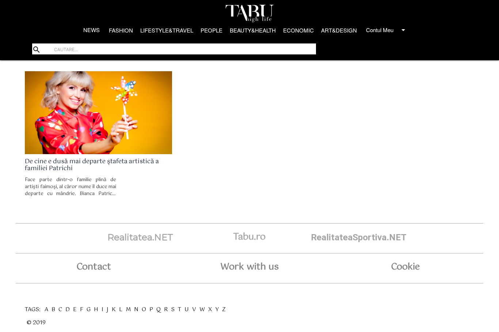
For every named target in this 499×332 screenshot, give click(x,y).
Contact (93, 267)
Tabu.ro (249, 237)
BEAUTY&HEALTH (253, 30)
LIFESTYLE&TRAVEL (166, 30)
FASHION (121, 30)
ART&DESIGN (339, 30)
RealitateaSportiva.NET (359, 237)
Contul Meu (387, 30)
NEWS (91, 30)
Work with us (249, 267)
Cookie (405, 267)
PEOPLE (211, 30)
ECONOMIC (298, 30)
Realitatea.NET (140, 237)
